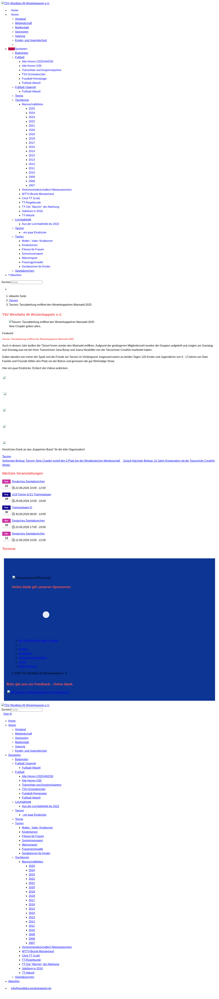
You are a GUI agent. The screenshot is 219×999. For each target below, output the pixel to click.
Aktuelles (15, 275)
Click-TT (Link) (31, 198)
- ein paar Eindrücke (34, 232)
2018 (32, 138)
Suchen (6, 282)
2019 (32, 134)
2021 (32, 125)
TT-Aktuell (28, 215)
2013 (32, 159)
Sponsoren (21, 31)
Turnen (19, 236)
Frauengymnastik (32, 262)
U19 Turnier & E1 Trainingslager (31, 494)
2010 (32, 172)
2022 (32, 121)
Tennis (19, 95)
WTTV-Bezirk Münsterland (38, 194)
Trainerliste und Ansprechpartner (41, 70)
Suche (22, 662)
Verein (14, 14)
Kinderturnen (30, 245)
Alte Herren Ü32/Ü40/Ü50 (37, 61)
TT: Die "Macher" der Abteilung (40, 206)
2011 (32, 168)
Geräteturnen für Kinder (36, 266)
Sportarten (17, 48)
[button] (69, 614)
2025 (32, 108)
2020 (32, 130)
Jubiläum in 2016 (32, 211)
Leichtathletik (23, 219)
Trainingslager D (22, 507)
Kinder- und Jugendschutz (31, 40)
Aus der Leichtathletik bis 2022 (40, 223)
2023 (32, 117)
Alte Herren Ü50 (32, 65)
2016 (32, 146)
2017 (32, 142)
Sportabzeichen (24, 270)
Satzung (20, 36)
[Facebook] (9, 289)
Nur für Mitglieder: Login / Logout (38, 640)
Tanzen (19, 228)
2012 (32, 164)
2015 (32, 155)
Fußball (19, 57)
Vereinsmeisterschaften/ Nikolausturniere (47, 189)
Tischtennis (22, 100)
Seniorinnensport (32, 253)
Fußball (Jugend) (25, 87)
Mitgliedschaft (23, 23)
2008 (32, 181)
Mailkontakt (22, 27)
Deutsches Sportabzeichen (28, 481)
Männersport (29, 258)
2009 (32, 176)
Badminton (21, 53)
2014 (32, 151)
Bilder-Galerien (27, 666)
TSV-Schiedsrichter (34, 74)
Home (14, 10)
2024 (32, 112)
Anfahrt (22, 649)
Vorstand (20, 18)
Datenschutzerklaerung (32, 657)
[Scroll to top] (2, 995)
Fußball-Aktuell (31, 82)
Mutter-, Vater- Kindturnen (37, 240)
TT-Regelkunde (31, 202)
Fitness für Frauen (33, 249)
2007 (32, 185)
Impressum (25, 653)
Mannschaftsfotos (32, 104)
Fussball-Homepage (34, 78)
